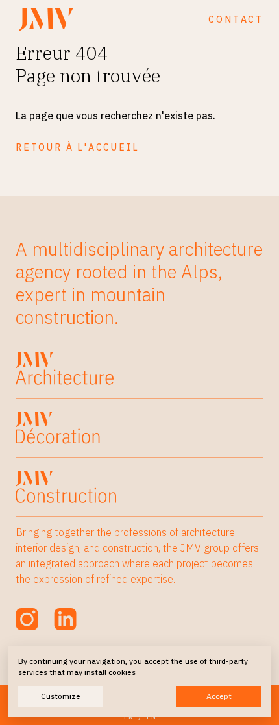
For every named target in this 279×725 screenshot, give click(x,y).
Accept (219, 696)
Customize (60, 696)
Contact (235, 19)
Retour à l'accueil (77, 147)
